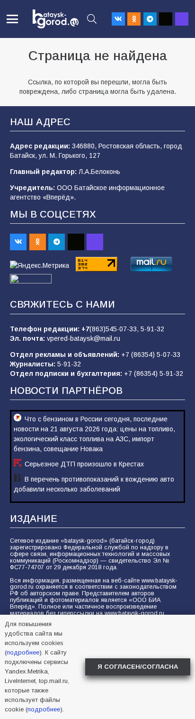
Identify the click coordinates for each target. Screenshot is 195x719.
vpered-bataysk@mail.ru (83, 338)
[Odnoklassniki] (134, 19)
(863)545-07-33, (115, 329)
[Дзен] (165, 19)
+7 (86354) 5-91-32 (153, 373)
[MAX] (181, 19)
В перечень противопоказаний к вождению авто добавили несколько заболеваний (94, 484)
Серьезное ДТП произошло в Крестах (84, 464)
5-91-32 (152, 329)
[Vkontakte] (118, 19)
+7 (85, 329)
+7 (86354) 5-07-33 (150, 354)
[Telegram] (150, 19)
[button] (12, 19)
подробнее (23, 652)
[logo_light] (56, 18)
